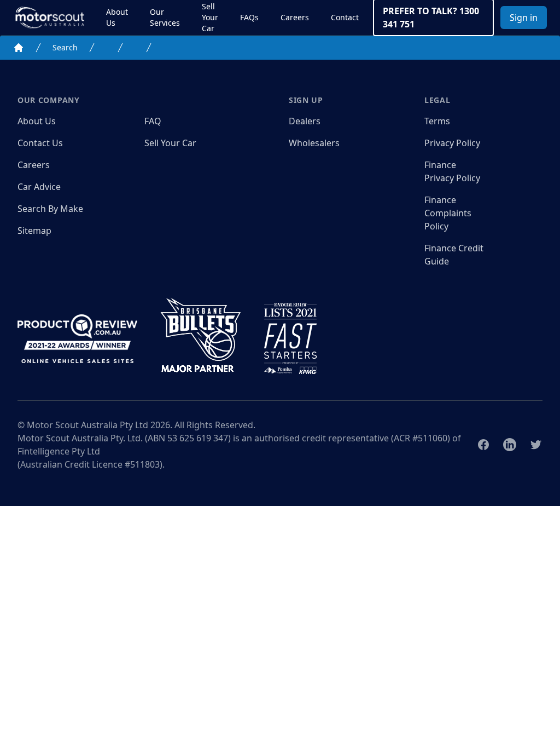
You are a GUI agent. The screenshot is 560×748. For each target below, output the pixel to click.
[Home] (18, 47)
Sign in (524, 17)
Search (65, 47)
